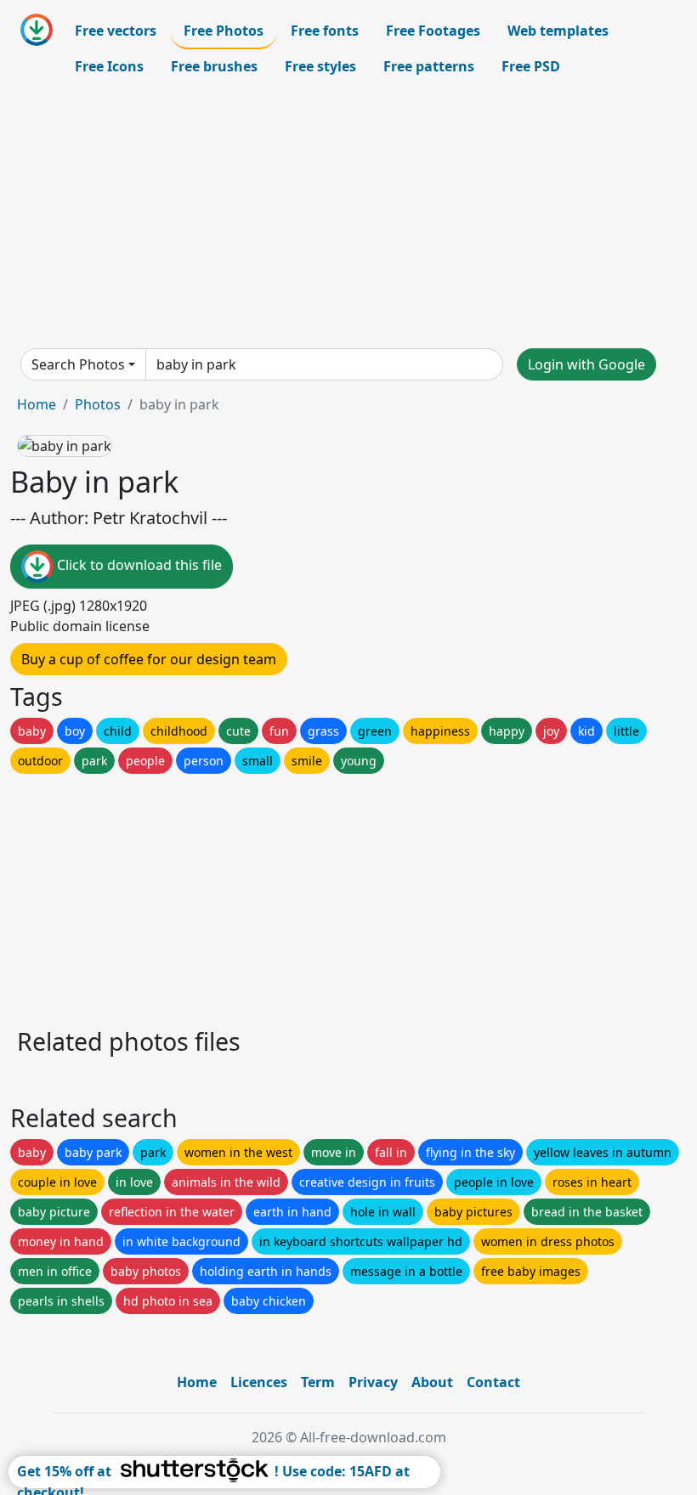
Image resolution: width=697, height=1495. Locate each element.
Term (318, 1382)
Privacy (373, 1382)
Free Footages (433, 30)
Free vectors (115, 30)
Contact (493, 1382)
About (432, 1382)
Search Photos (78, 364)
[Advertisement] (348, 216)
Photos (98, 404)
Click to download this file (138, 565)
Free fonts (325, 30)
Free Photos (224, 30)
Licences (258, 1382)
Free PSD (531, 66)
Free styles (320, 66)
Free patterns (428, 66)
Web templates (558, 30)
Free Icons (109, 66)
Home (36, 404)
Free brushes (214, 66)
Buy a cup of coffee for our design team (148, 659)
